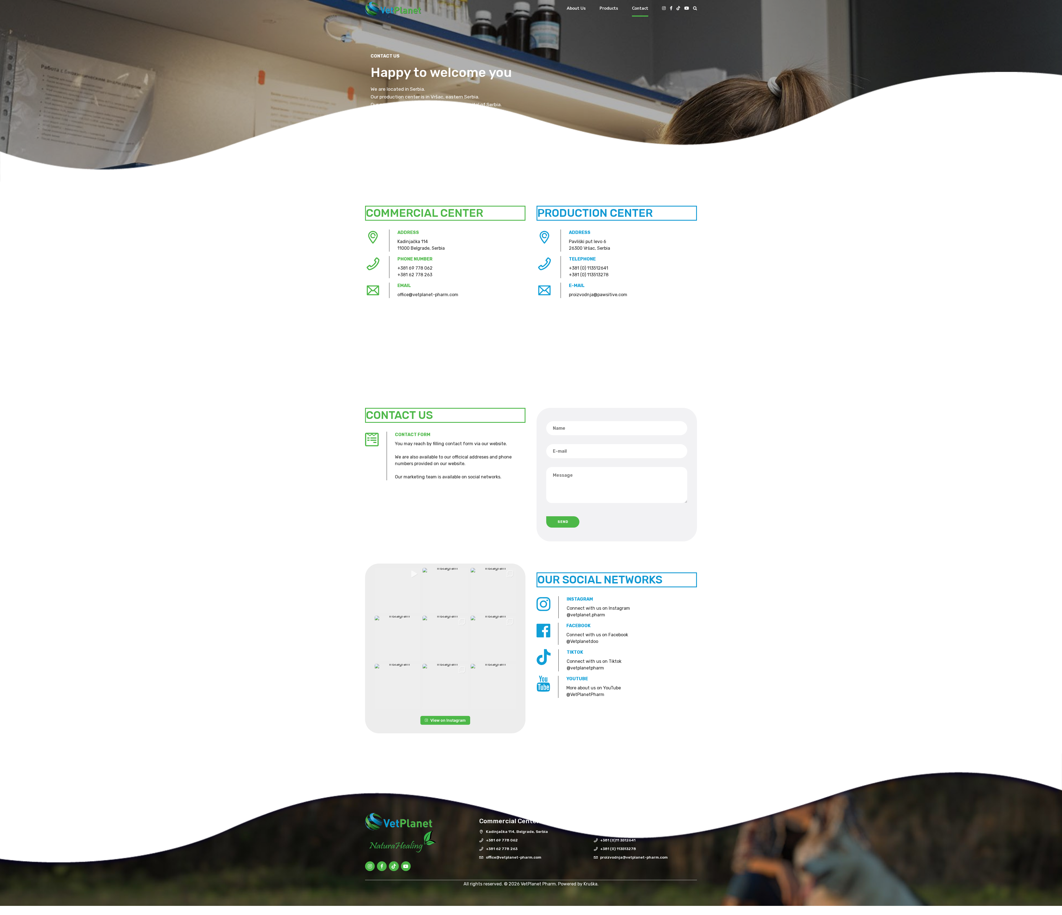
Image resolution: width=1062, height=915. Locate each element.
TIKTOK (575, 652)
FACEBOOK (578, 625)
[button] (397, 590)
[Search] (695, 8)
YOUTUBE (577, 678)
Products (609, 8)
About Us (576, 8)
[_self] (543, 604)
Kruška (590, 884)
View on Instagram (448, 720)
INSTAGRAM (580, 599)
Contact (640, 8)
